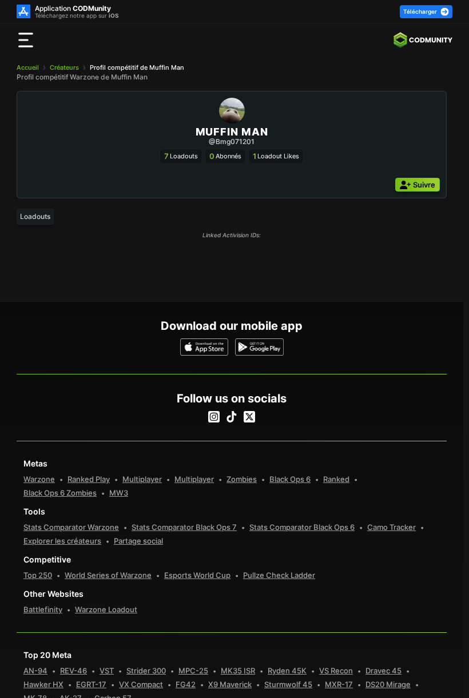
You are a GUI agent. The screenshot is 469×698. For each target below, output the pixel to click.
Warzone (39, 479)
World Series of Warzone (108, 575)
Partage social (138, 540)
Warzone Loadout (106, 609)
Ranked (336, 479)
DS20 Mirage (388, 684)
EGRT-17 (91, 684)
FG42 (186, 684)
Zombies (241, 479)
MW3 (118, 492)
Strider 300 (146, 670)
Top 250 (37, 575)
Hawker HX (43, 684)
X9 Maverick (230, 684)
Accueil (28, 67)
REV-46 (73, 670)
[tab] (35, 217)
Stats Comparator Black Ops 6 (302, 527)
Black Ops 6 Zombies (60, 492)
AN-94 (35, 670)
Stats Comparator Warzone (71, 527)
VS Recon (336, 670)
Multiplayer (142, 479)
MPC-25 (193, 670)
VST (107, 670)
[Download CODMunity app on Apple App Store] (204, 347)
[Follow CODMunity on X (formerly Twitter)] (249, 416)
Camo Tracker (391, 527)
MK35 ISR (238, 670)
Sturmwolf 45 (288, 684)
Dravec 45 (383, 670)
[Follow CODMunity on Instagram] (214, 416)
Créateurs (64, 67)
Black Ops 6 (290, 479)
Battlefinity (42, 609)
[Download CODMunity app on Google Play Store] (259, 347)
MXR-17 (339, 684)
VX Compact (141, 684)
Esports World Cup (197, 575)
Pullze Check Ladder (279, 575)
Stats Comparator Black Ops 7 (184, 527)
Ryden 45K (287, 670)
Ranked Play (88, 479)
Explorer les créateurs (62, 540)
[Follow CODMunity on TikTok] (231, 416)
